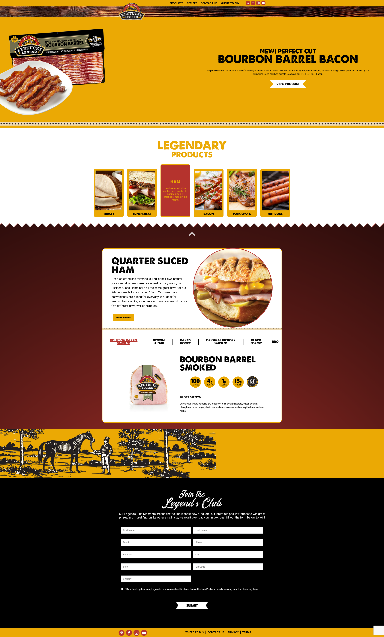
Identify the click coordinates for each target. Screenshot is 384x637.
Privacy (233, 632)
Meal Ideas (123, 317)
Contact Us (209, 3)
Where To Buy (230, 3)
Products (176, 3)
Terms (246, 632)
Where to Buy (194, 632)
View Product (288, 84)
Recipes (192, 3)
